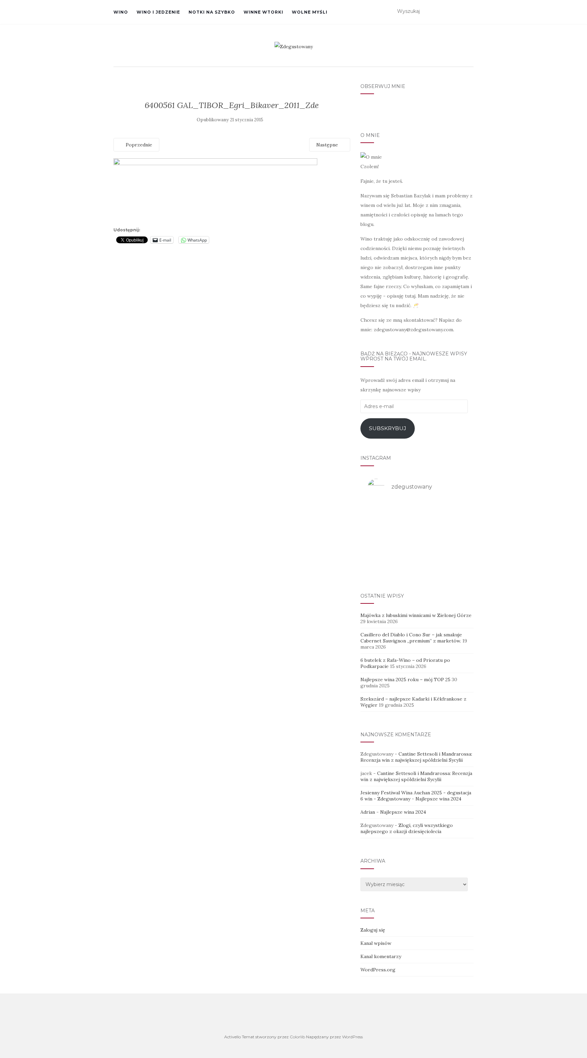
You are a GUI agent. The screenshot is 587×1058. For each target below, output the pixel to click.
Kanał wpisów (375, 943)
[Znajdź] (469, 11)
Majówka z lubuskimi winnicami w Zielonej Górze (416, 615)
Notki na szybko (212, 12)
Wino (120, 12)
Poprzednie (138, 145)
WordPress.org (377, 970)
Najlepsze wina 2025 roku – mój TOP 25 (405, 679)
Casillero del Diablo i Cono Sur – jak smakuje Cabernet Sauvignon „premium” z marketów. (411, 638)
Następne (327, 145)
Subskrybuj (387, 428)
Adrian (367, 812)
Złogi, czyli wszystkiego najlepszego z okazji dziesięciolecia (406, 828)
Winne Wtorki (263, 12)
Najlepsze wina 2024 (438, 799)
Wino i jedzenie (158, 12)
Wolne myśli (309, 12)
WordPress (352, 1036)
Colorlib (297, 1036)
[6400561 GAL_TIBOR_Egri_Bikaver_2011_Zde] (215, 191)
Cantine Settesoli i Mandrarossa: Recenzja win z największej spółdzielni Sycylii (416, 757)
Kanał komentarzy (380, 956)
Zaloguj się (372, 930)
